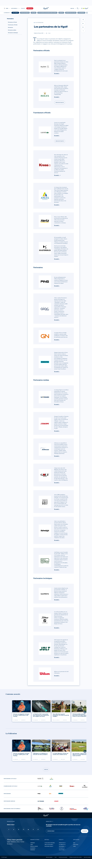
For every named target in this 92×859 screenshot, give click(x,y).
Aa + (83, 27)
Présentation (62, 842)
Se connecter (62, 844)
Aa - (83, 23)
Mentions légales (49, 857)
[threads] (33, 829)
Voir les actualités (60, 102)
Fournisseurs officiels (12, 24)
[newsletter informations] (53, 821)
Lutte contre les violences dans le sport (47, 12)
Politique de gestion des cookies (75, 857)
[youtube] (23, 829)
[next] (87, 12)
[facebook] (9, 829)
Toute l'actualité (25, 12)
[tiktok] (14, 829)
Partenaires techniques (13, 32)
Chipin (74, 846)
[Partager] (83, 19)
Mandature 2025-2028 (70, 12)
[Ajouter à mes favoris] (14, 702)
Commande (32, 842)
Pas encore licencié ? (49, 846)
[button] (6, 8)
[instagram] (18, 829)
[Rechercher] (77, 8)
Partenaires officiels (12, 22)
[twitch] (38, 829)
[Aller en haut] (83, 30)
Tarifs (31, 844)
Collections (61, 849)
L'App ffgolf (75, 844)
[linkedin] (28, 829)
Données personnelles (63, 857)
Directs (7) (30, 8)
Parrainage (32, 849)
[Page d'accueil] (46, 8)
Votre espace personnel (50, 842)
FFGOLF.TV (23, 8)
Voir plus (46, 769)
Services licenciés (34, 846)
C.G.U (56, 857)
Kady (74, 842)
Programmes (61, 846)
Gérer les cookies (87, 857)
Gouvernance (81, 12)
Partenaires (15, 12)
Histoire (33, 12)
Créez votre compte (49, 844)
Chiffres (61, 12)
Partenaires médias (12, 30)
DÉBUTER (72, 8)
